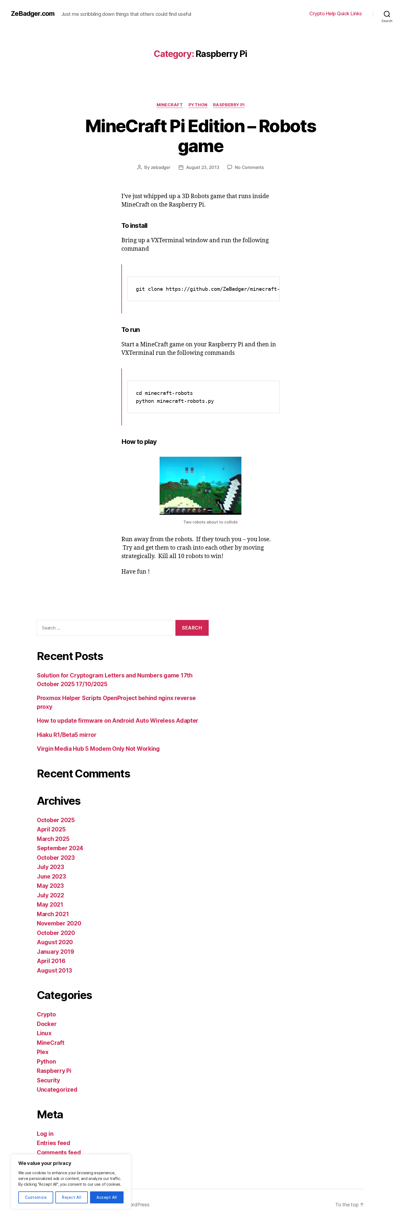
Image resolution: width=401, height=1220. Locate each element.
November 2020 (59, 923)
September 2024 (60, 848)
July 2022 (50, 895)
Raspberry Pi (229, 104)
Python (198, 104)
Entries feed (53, 1143)
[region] (71, 1181)
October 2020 (56, 933)
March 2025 (53, 838)
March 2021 (53, 914)
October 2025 (56, 820)
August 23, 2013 (202, 167)
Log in (45, 1133)
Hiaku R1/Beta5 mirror (66, 734)
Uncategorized (57, 1089)
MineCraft (170, 104)
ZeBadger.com (33, 13)
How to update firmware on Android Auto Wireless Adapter (117, 720)
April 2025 (51, 829)
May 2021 (50, 904)
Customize (36, 1197)
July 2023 (50, 867)
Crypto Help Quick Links (335, 13)
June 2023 (51, 876)
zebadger (160, 167)
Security (48, 1080)
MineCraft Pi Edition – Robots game (200, 135)
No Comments (249, 167)
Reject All (71, 1197)
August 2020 (55, 942)
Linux (44, 1033)
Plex (43, 1052)
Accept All (107, 1197)
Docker (46, 1024)
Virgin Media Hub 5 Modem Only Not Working (98, 748)
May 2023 (50, 885)
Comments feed (59, 1152)
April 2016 (51, 961)
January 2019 (55, 951)
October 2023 (56, 857)
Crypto (46, 1014)
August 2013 (54, 970)
